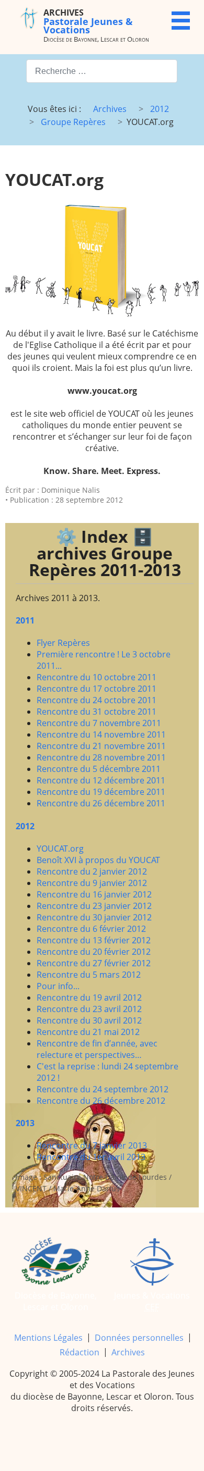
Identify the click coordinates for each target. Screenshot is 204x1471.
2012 (25, 826)
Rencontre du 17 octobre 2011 (96, 688)
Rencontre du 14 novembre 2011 (101, 734)
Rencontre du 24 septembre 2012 (102, 1089)
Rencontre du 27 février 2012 (94, 963)
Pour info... (58, 986)
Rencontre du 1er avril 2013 (91, 1157)
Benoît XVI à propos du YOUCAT (98, 860)
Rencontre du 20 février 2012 (94, 951)
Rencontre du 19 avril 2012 (89, 997)
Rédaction (79, 1352)
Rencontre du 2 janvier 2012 (92, 871)
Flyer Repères (63, 643)
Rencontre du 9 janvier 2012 (92, 883)
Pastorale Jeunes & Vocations (88, 21)
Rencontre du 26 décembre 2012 (101, 1100)
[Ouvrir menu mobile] (181, 20)
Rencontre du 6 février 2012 (91, 928)
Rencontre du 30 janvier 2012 (94, 917)
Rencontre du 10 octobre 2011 (96, 677)
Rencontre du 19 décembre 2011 (101, 791)
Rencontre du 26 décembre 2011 (101, 803)
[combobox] (101, 71)
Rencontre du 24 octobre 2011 (96, 700)
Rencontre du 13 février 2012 (94, 940)
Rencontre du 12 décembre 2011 (101, 780)
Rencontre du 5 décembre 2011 (99, 769)
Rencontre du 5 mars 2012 (89, 974)
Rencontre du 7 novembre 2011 (99, 723)
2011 (25, 620)
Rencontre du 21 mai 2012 (88, 1032)
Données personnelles (139, 1337)
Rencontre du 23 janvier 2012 (94, 906)
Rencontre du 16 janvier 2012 (94, 894)
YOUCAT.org (60, 848)
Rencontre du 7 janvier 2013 (92, 1145)
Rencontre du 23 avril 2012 (89, 1009)
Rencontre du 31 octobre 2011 (96, 711)
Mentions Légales (48, 1337)
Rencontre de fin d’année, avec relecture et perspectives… (97, 1049)
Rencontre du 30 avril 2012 (89, 1020)
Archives (128, 1352)
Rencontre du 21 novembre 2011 (101, 746)
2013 (25, 1123)
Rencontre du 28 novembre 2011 (101, 757)
